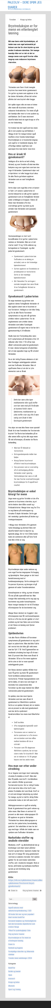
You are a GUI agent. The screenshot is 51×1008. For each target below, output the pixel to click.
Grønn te (14, 890)
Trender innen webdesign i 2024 (20, 958)
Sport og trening (14, 989)
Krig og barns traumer (31, 890)
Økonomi (11, 986)
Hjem (10, 975)
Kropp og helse (14, 982)
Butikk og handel (14, 971)
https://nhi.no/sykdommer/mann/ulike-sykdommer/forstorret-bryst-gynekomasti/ (25, 883)
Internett (11, 979)
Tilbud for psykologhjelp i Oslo (19, 930)
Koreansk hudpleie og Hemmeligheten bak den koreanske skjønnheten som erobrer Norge (22, 924)
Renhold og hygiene (15, 948)
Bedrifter (11, 968)
